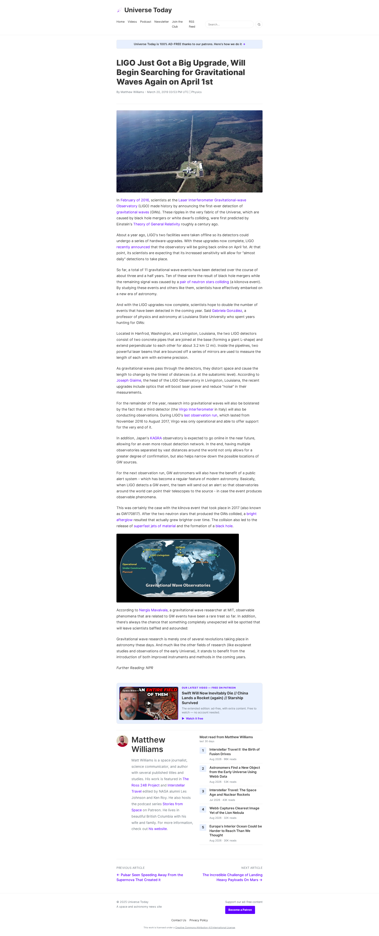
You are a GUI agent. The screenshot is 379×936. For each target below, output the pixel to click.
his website (158, 829)
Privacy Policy (199, 920)
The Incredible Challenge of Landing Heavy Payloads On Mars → (233, 877)
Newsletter (161, 21)
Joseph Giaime (128, 380)
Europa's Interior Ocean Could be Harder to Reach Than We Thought (235, 830)
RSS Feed (192, 24)
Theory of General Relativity (156, 224)
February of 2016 (135, 200)
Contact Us (178, 920)
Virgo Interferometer (196, 409)
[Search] (259, 24)
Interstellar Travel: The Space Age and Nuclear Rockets (232, 792)
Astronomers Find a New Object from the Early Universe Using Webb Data (234, 772)
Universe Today (148, 10)
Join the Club (177, 24)
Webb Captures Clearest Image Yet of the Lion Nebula (234, 810)
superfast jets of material (155, 526)
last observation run (200, 415)
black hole (224, 526)
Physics (196, 92)
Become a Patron (240, 909)
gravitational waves (132, 212)
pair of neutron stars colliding (204, 282)
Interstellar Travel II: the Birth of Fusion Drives (234, 751)
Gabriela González (227, 311)
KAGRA (156, 438)
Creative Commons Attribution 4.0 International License (205, 927)
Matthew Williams (132, 92)
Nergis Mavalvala (153, 610)
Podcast (145, 21)
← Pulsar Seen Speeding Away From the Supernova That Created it (149, 877)
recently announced (133, 247)
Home (120, 21)
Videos (132, 21)
